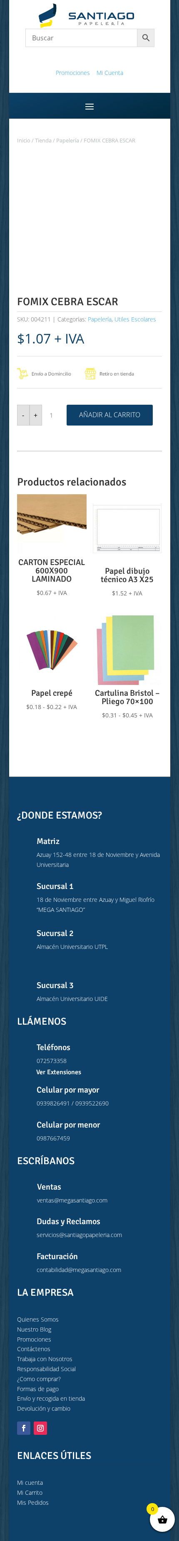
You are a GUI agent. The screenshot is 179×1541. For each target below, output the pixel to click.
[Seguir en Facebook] (23, 1428)
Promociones (73, 73)
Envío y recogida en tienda (51, 1398)
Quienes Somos (38, 1319)
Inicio (23, 140)
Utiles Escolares (135, 319)
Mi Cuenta (110, 73)
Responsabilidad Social (46, 1369)
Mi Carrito (29, 1492)
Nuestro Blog (34, 1329)
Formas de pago (38, 1389)
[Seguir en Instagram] (40, 1428)
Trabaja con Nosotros (44, 1359)
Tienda (43, 140)
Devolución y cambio (43, 1408)
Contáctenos (33, 1349)
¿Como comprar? (39, 1379)
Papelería (67, 140)
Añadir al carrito (109, 414)
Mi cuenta (30, 1482)
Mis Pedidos (33, 1502)
